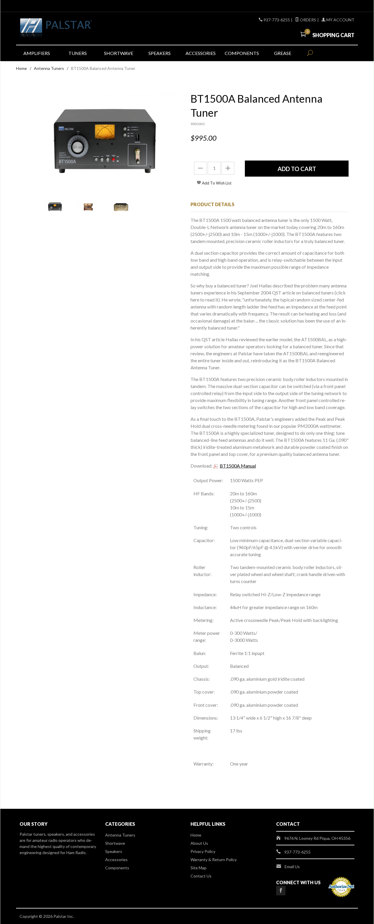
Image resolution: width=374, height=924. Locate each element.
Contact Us (201, 875)
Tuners (77, 53)
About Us (199, 843)
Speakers (159, 53)
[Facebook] (280, 890)
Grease (282, 53)
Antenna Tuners (49, 68)
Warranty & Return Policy (214, 859)
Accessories (201, 53)
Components (242, 53)
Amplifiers (36, 53)
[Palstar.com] (73, 28)
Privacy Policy (203, 851)
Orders (307, 19)
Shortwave (118, 53)
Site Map (199, 867)
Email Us (292, 866)
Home (21, 68)
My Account (339, 19)
